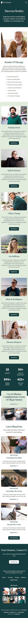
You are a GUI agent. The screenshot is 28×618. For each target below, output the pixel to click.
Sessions (23, 577)
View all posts (14, 538)
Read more (14, 466)
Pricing (17, 577)
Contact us (14, 562)
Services (10, 577)
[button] (26, 2)
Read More (14, 143)
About (4, 577)
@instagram (13, 585)
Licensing (23, 610)
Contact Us (14, 404)
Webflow (17, 614)
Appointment (14, 580)
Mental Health (14, 455)
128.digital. (21, 612)
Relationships (14, 522)
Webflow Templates (9, 612)
